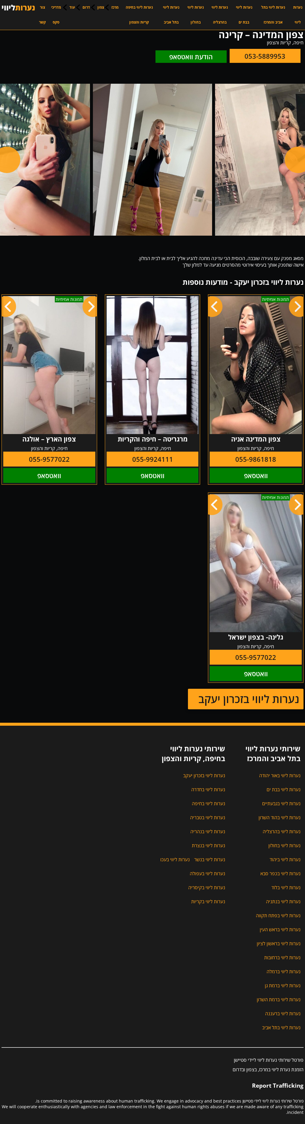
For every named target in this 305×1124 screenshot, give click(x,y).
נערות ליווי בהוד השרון (280, 817)
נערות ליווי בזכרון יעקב (248, 699)
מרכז (115, 7)
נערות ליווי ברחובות (282, 957)
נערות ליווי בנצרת (208, 845)
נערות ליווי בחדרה (208, 789)
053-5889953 (265, 56)
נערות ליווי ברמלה (284, 971)
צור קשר (42, 15)
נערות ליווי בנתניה (283, 901)
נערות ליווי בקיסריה (206, 887)
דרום (86, 7)
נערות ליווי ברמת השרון (279, 999)
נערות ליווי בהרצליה (219, 15)
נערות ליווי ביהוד (285, 859)
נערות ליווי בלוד (286, 887)
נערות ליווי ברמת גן (283, 985)
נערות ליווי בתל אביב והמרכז (273, 15)
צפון (100, 7)
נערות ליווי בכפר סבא (280, 873)
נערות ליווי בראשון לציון (279, 943)
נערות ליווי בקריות (208, 901)
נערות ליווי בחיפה (208, 803)
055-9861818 (255, 459)
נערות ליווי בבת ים (244, 15)
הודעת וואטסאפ (191, 56)
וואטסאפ (256, 475)
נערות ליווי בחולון (195, 15)
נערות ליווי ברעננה (283, 1013)
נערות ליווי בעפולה (207, 873)
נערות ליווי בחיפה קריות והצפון (139, 15)
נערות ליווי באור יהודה (280, 775)
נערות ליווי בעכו (175, 859)
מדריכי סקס (56, 15)
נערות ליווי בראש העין (280, 929)
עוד (72, 7)
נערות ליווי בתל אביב (171, 15)
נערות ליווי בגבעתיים (281, 803)
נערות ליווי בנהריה (207, 831)
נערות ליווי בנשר (209, 859)
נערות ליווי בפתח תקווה (278, 915)
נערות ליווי (297, 15)
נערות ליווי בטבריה (207, 817)
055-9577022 (49, 459)
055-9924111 (152, 459)
